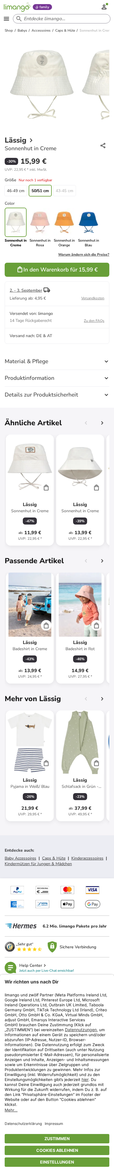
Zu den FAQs (94, 320)
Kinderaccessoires (87, 858)
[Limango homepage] (17, 7)
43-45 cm (64, 190)
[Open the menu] (6, 19)
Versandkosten (92, 298)
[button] (26, 169)
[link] (40, 227)
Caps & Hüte (53, 858)
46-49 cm (16, 190)
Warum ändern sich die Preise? (83, 254)
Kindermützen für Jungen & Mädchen (38, 864)
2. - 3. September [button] (26, 290)
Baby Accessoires (20, 858)
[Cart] (46, 487)
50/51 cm (40, 190)
